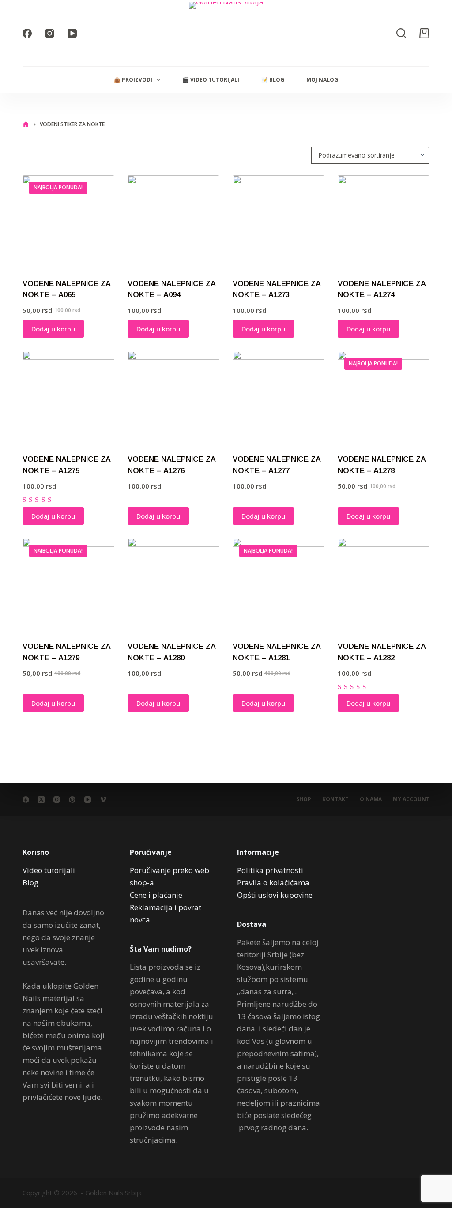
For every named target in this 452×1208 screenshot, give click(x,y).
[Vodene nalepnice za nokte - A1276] (173, 397)
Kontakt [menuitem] (335, 799)
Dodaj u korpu (53, 328)
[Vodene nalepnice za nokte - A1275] (68, 397)
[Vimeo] (103, 799)
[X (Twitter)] (41, 799)
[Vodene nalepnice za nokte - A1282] (383, 584)
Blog (30, 882)
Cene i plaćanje (156, 895)
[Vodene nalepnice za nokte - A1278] (383, 397)
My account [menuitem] (411, 799)
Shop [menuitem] (303, 799)
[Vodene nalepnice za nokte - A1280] (173, 584)
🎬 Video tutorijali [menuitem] (210, 79)
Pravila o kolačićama (273, 882)
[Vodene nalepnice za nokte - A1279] (68, 584)
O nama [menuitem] (371, 799)
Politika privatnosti (270, 870)
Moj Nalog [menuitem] (322, 79)
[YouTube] (72, 33)
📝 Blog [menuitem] (272, 79)
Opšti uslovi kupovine (275, 895)
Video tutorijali (49, 870)
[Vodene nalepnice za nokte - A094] (173, 221)
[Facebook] (27, 33)
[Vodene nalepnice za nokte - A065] (68, 221)
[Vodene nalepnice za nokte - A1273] (278, 221)
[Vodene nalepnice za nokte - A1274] (383, 221)
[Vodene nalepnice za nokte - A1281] (278, 584)
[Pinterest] (72, 799)
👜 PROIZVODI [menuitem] (133, 79)
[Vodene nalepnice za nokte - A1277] (278, 397)
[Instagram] (49, 33)
